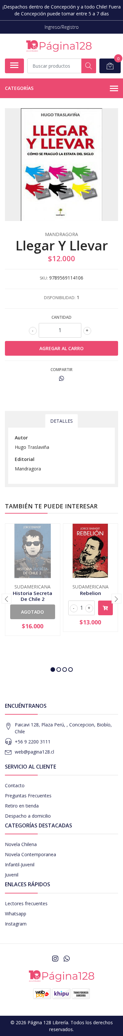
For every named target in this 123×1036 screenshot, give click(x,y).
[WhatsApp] (66, 958)
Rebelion (90, 593)
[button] (53, 669)
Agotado (32, 612)
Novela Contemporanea (30, 854)
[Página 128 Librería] (59, 46)
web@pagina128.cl (34, 752)
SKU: (44, 278)
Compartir (61, 369)
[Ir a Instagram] (55, 958)
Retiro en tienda (22, 806)
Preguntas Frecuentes (28, 795)
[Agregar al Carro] (105, 608)
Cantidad (61, 317)
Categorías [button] (19, 88)
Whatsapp (15, 913)
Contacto (15, 785)
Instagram (16, 924)
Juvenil (11, 875)
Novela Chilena (21, 844)
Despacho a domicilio (28, 816)
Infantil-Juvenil (19, 864)
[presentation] (6, 598)
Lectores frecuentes (26, 903)
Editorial (24, 459)
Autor (21, 437)
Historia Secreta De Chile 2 (32, 596)
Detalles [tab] (61, 421)
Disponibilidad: (59, 297)
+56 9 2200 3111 (33, 742)
